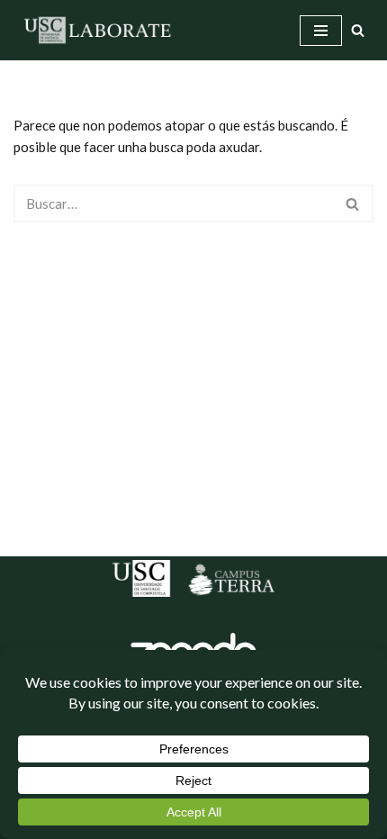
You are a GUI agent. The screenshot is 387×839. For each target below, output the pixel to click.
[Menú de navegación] (321, 30)
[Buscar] (357, 30)
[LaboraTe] (99, 30)
